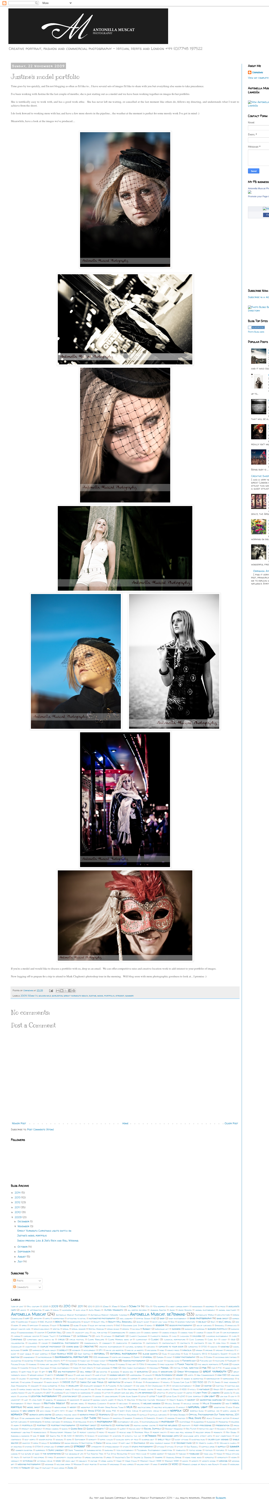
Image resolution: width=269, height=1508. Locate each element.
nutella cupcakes (158, 1414)
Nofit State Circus (129, 1410)
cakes (68, 1332)
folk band (44, 1368)
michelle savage (191, 1403)
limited (189, 1392)
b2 (154, 1318)
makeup (86, 1400)
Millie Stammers (212, 1403)
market (191, 1399)
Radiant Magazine (174, 1428)
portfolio (27, 1425)
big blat (202, 1321)
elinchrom (175, 1353)
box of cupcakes (204, 1325)
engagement (29, 1357)
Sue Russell (192, 1446)
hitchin (71, 1378)
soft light (126, 1443)
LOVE (182, 1396)
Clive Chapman (196, 1339)
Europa (160, 1357)
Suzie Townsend (75, 1450)
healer (148, 1375)
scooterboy (103, 1436)
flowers (24, 1368)
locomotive (87, 1396)
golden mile (45, 995)
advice (23, 1310)
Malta (120, 1400)
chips (234, 1336)
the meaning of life (74, 1453)
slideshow (55, 1442)
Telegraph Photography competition (154, 1450)
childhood (184, 1336)
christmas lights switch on (40, 1339)
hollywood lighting (96, 1378)
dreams (208, 1350)
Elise (186, 1353)
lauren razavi (18, 1392)
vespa (234, 1457)
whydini (103, 1464)
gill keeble (86, 1371)
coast (224, 1339)
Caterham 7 (66, 1336)
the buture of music (30, 1453)
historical (47, 1378)
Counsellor (16, 1346)
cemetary (120, 1336)
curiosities (193, 1346)
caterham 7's (84, 1336)
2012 (18, 1202)
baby (162, 1318)
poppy (16, 1425)
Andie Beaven (185, 1310)
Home (125, 1123)
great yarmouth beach (76, 995)
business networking (194, 1329)
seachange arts (170, 1435)
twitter (26, 1457)
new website (29, 1410)
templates (181, 1450)
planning (211, 1421)
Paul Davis (195, 1418)
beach (58, 1321)
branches (232, 1325)
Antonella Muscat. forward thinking (109, 1315)
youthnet (46, 1468)
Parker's (150, 1418)
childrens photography (217, 1336)
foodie (76, 1368)
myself (181, 1407)
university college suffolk (69, 1457)
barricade (23, 1321)
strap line (49, 1446)
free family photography (134, 1368)
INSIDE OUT (69, 1382)
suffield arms (208, 1446)
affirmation (36, 1310)
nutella (143, 1414)
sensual (59, 1439)
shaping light (148, 1439)
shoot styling (181, 1439)
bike (237, 1321)
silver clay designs (218, 1439)
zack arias (59, 1468)
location (24, 1396)
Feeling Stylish (18, 1364)
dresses (230, 1350)
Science (91, 1436)
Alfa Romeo (94, 1310)
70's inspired (159, 1306)
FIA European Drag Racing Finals (90, 1364)
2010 (18, 1212)
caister (40, 1332)
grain (155, 1371)
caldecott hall (82, 1332)
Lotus (143, 1396)
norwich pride (87, 1414)
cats (98, 1336)
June (197, 1385)
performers (36, 1421)
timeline (182, 1453)
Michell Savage (172, 1403)
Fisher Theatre (185, 1364)
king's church (163, 1389)
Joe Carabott (126, 1385)
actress (221, 1306)
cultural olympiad (134, 1346)
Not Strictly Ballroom (125, 1414)
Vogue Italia (131, 1461)
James (217, 1382)
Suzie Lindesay (56, 1450)
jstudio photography (182, 1385)
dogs (162, 1350)
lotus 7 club (155, 1396)
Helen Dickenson (163, 1374)
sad (34, 1436)
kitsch (193, 1389)
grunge (60, 1374)
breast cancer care (20, 1329)
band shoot (222, 1318)
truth (16, 1457)
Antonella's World (204, 1315)
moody (73, 1407)
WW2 (15, 1468)
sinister (26, 1443)
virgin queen (107, 1461)
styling (160, 1446)
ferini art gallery (48, 1364)
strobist (120, 995)
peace (209, 1418)
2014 (18, 1192)
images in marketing (193, 1378)
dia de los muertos (115, 1350)
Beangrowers (74, 1321)
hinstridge (34, 1378)
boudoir (160, 1325)
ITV (209, 1382)
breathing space (42, 1329)
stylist (180, 1446)
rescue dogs (125, 1432)
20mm (105, 1306)
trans (219, 1453)
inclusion (26, 1382)
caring (17, 1336)
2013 (18, 1197)
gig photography (67, 1371)
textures (220, 1450)
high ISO (222, 1374)
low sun (223, 1396)
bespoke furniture (186, 1321)
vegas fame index (193, 1457)
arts (47, 1318)
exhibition (28, 1360)
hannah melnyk (117, 1374)
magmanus (61, 1400)
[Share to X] (66, 990)
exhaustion (16, 1360)
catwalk (107, 1336)
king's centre (147, 1389)
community (107, 1343)
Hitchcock (60, 1378)
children (196, 1336)
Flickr (225, 1364)
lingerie (215, 1392)
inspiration (114, 1382)
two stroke (38, 1457)
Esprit (137, 1357)
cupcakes (150, 1346)
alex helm (80, 1310)
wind (155, 1464)
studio (126, 1446)
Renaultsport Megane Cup (63, 1432)
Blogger (221, 1498)
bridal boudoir (78, 1329)
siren (35, 1443)
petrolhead (80, 1421)
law (29, 1392)
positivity (186, 1425)
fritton (177, 1368)
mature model (77, 1403)
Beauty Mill (99, 1321)
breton (56, 1329)
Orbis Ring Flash (53, 1418)
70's (147, 1306)
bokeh (149, 1325)
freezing (153, 1368)
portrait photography (63, 1425)
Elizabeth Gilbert (219, 1353)
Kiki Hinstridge (130, 1389)
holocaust (113, 1378)
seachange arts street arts (197, 1436)
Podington (223, 1421)
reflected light (206, 1428)
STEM (38, 1446)
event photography (185, 1357)
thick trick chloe (138, 1453)
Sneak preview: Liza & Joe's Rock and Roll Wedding (47, 1240)
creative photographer (110, 1346)
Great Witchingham (188, 1371)
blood (84, 1325)
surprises (40, 1450)
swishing (109, 1450)
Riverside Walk (141, 1432)
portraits (106, 1425)
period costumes (52, 1421)
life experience (145, 1392)
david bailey (50, 1350)
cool (210, 1343)
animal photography (205, 1310)
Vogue (119, 1461)
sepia (69, 1439)
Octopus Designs (178, 1414)
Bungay (147, 1328)
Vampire (159, 1457)
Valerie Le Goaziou (142, 1457)
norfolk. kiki (213, 1410)
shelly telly (164, 1439)
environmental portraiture (71, 1357)
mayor (112, 1403)
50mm (123, 1306)
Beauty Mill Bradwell (120, 1321)
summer (129, 995)
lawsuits (38, 1392)
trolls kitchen (232, 1453)
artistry (38, 1318)
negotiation (219, 1407)
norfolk (175, 1410)
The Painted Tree (95, 1453)
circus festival (76, 1339)
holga (81, 1378)
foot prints (87, 1368)
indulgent (38, 1382)
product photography (32, 1428)
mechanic (123, 1403)
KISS (184, 1389)
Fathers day (206, 1360)
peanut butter (222, 1418)
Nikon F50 (111, 1410)
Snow (99, 1442)
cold (233, 1339)
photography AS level (128, 1421)
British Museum (96, 1329)
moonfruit (86, 1407)
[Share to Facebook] (70, 990)
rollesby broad (203, 1432)
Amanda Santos (158, 1310)
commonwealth (91, 1343)
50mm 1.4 (33, 995)
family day (85, 1360)
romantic (218, 1432)
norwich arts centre (40, 1414)
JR (167, 1385)
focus (34, 1368)
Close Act (213, 1339)
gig (50, 1371)
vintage (94, 1461)
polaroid (235, 1421)
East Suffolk (84, 1353)
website (195, 1461)
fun (204, 1367)
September (24, 1251)
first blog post (167, 1364)
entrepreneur (45, 1357)
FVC (220, 1368)
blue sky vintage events (101, 1325)
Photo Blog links (256, 331)
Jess (63, 1385)
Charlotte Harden (159, 1336)
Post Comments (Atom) (40, 1129)
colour (44, 1343)
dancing (225, 1346)
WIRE (175, 1464)
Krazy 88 (218, 1389)
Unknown (257, 72)
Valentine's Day (122, 1457)
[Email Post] (51, 990)
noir (165, 1410)
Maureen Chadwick (97, 1403)
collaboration (17, 1343)
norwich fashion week (65, 1414)
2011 (18, 1207)
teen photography (125, 1450)
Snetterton (87, 1443)
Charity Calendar (138, 1336)
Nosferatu (104, 1414)
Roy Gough (231, 1432)
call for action (99, 1332)
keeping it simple (63, 1389)
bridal (66, 1329)
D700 (204, 1346)
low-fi (234, 1396)
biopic (15, 1325)
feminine (33, 1364)
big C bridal (225, 1321)
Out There (90, 1418)
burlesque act (162, 1329)
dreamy (219, 1350)
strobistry (96, 1446)
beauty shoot (143, 1321)
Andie (172, 1310)
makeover (74, 1400)
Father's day (189, 1360)
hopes (124, 1378)
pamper (128, 1418)
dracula (186, 1350)
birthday (34, 1325)
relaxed (233, 1428)
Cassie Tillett (49, 1336)
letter (107, 1392)
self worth (30, 1439)
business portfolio (217, 1328)
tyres (50, 1457)
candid (209, 1332)
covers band (72, 1346)
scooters (117, 1436)
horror (133, 1378)
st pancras (16, 1446)
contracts (185, 1343)
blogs (76, 1325)
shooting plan (198, 1439)
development (90, 1350)
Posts (19, 1280)
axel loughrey (126, 1318)
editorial (99, 1353)
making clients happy (103, 1400)
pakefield (117, 1418)
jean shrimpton (50, 1385)
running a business (20, 1436)
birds (24, 1325)
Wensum (77, 1464)
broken (125, 1329)
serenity (92, 1439)
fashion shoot (156, 1360)
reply (101, 1432)
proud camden (52, 1428)
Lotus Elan (171, 1396)
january (35, 1385)
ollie (17, 1418)
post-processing (202, 1425)
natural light (198, 1407)
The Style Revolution (117, 1453)
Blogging (64, 1325)
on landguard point (31, 1418)
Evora (209, 1357)
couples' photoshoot (50, 1346)
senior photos (45, 1439)
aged (47, 1310)
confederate (152, 1343)
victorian (28, 1460)
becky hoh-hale (159, 1321)
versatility (222, 1457)
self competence (224, 1436)
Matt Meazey (34, 1403)
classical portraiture (175, 1339)
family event (99, 1360)
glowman (115, 1371)
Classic (155, 1339)
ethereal (147, 1357)
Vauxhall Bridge (174, 1457)
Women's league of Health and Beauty (200, 1464)
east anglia (25, 1353)
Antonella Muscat (28, 1314)
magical (49, 1400)
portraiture (122, 1425)
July (20, 1261)
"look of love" (17, 1306)
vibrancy (15, 1461)
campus (199, 1332)
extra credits (53, 1360)
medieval (136, 1403)
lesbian (97, 1392)
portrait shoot (88, 1425)
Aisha (56, 1310)
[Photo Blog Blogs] (256, 328)
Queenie (113, 1428)
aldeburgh (67, 1310)
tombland (194, 1453)
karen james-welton (29, 1389)
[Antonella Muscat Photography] (249, 192)
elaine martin (150, 1353)
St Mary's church (205, 1443)
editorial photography (123, 1353)
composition (136, 1343)
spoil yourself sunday (160, 1443)
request (112, 1432)
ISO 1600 (198, 1382)
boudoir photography (180, 1325)
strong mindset (112, 1446)
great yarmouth (214, 1371)
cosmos (233, 1343)
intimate (128, 1382)
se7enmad (150, 1435)
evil (201, 1357)
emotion (15, 1357)
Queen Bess (76, 1428)
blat (54, 1325)
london (98, 1396)
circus (61, 1339)
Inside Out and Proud (92, 1382)
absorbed (210, 1306)
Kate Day (47, 1389)
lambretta (231, 1389)
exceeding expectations (226, 1357)
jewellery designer (92, 1385)
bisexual (45, 1325)
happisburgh (136, 1375)
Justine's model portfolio (32, 1235)
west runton (90, 1464)
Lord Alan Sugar (129, 1396)
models (48, 1407)
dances (213, 1346)
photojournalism (150, 1421)
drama (199, 1350)
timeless (171, 1453)
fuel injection (191, 1367)
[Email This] (58, 990)
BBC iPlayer (46, 1321)
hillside (22, 1378)
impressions (228, 1378)
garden (14, 1371)
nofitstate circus (150, 1410)
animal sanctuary (227, 1310)
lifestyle (161, 1392)
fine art (132, 1364)
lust (26, 1400)
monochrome (60, 1407)
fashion (113, 1360)
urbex (108, 1457)
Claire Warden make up (120, 1339)
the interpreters (52, 1453)
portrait (42, 1425)
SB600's (79, 1436)
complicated (121, 1343)
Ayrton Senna (143, 1318)
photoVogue (184, 1421)
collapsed (32, 1343)
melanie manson (151, 1403)
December (24, 1221)
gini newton (101, 1371)
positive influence (168, 1425)
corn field (221, 1343)
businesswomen (26, 1332)
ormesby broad (73, 1418)
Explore (40, 1360)
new (230, 1407)
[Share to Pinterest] (74, 990)
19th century (33, 1306)
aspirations (58, 1318)
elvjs (233, 1353)
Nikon (80, 1410)
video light (70, 1461)
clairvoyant (141, 1339)
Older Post (231, 1123)
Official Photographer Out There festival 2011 (214, 1414)
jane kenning (230, 1382)
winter (163, 1464)
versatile (209, 1457)
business (176, 1328)
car (217, 1332)
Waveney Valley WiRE (150, 1461)
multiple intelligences (164, 1407)
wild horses (128, 1464)
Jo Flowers (110, 1385)
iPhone (139, 1382)
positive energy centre (145, 1425)
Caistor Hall (54, 1332)
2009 (24, 995)
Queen (65, 1428)
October (23, 1246)
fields (112, 1364)
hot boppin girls (164, 1378)
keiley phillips (80, 1389)
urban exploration (94, 1457)
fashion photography (134, 1360)
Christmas (16, 1339)
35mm (114, 1306)
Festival (65, 1364)
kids (92, 1389)
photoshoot (167, 1421)
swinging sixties (94, 1450)
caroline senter (31, 1336)
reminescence (39, 1432)
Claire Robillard (96, 1339)
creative (88, 1346)
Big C (213, 1321)
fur (213, 1368)
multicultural (144, 1407)
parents (139, 1418)
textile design (195, 1450)
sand (42, 1435)
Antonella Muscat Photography (71, 1315)
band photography (201, 1318)
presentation (222, 1425)
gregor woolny (37, 1375)
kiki (119, 1389)
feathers (219, 1360)
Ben (172, 1321)
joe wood (140, 1385)
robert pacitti (160, 1432)
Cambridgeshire (117, 1332)
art (27, 1318)
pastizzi (181, 1418)
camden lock (134, 1332)
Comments (22, 1287)
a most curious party (178, 1306)
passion (171, 1418)
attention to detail (76, 1318)
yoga (36, 1468)
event (169, 1357)
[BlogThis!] (62, 990)
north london (229, 1410)
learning (58, 1392)
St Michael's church (227, 1443)
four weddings (103, 1368)
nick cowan (45, 1410)
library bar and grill (124, 1392)
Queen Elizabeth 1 (96, 1428)
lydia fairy (37, 1400)
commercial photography (65, 1342)
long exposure (111, 1396)
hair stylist (100, 1375)
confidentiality (169, 1343)
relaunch (221, 1428)
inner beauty (52, 1382)
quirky (123, 1428)
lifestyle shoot (175, 1392)
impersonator (213, 1378)
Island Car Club (181, 1382)
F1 (64, 1360)
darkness (37, 1350)
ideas (177, 1378)
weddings (49, 1464)
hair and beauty (84, 1375)
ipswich (166, 1382)
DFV (101, 1350)
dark (25, 1350)
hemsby (179, 1374)
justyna (220, 1385)
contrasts (199, 1343)
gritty (50, 1375)
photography (104, 1421)
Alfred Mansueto (113, 1309)
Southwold (139, 1442)
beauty (87, 1321)
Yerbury (25, 1467)
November (24, 1226)
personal (67, 1421)
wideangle (114, 1464)
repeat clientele (88, 1432)
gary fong (26, 1371)
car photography (231, 1332)
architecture (223, 1315)
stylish (170, 1446)
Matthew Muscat (54, 1403)
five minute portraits (208, 1364)
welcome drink (63, 1464)
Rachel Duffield (152, 1428)
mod (227, 1403)
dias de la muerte (135, 1350)
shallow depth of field (127, 1439)
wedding (223, 1460)
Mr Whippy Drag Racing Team (108, 1407)
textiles (208, 1450)
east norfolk (41, 1353)
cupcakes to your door (170, 1346)
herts (190, 1375)
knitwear (204, 1389)
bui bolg (136, 1329)
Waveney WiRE (172, 1461)
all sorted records (137, 1310)
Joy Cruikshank (155, 1385)
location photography (44, 1396)
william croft (143, 1464)
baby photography (177, 1318)
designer (76, 1350)
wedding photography (29, 1464)
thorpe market (157, 1453)
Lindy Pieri (201, 1392)
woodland (234, 1464)
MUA (129, 1407)
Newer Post (19, 1123)
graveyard (167, 1371)
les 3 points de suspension (78, 1392)
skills (44, 1443)
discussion (152, 1350)
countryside (31, 1346)
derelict (63, 1350)
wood (224, 1464)
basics (34, 1321)
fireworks (152, 1364)
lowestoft (16, 1400)
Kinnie (176, 1389)
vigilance (83, 1461)
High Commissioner (205, 1375)
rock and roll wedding (181, 1432)
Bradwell (219, 1325)
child (174, 1336)
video (58, 1460)
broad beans (113, 1329)
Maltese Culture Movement (152, 1400)
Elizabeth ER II (199, 1353)
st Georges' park (183, 1442)
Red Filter (191, 1428)
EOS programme (101, 1357)
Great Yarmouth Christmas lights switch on (44, 1230)
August (22, 1256)
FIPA (141, 1364)
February (232, 1360)
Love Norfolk (194, 1396)
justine (92, 995)
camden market (151, 1332)
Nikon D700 (94, 1410)
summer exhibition (24, 1450)
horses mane (147, 1378)
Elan (164, 1353)
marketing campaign (211, 1399)
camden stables (169, 1332)
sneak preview (71, 1443)
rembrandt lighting (20, 1432)
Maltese (131, 1400)
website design (209, 1461)
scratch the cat (133, 1436)
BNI (118, 1325)
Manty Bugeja (176, 1400)
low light (209, 1396)
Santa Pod (55, 1436)
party (161, 1418)
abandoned (197, 1306)
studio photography (142, 1446)
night (71, 1410)
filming (121, 1364)
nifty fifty (59, 1410)
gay (36, 1371)
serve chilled (106, 1439)
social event (112, 1443)
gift (43, 1371)
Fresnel (165, 1367)
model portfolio (106, 995)
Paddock (105, 1418)
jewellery (73, 1385)
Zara (70, 1467)
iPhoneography (152, 1382)
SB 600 (68, 1436)
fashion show (172, 1360)
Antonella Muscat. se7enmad (157, 1314)
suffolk (222, 1446)
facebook (72, 1360)
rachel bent (135, 1428)
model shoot (33, 1407)
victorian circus (44, 1461)
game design (231, 1368)
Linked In (228, 1392)
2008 (45, 1306)
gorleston (57, 995)
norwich (16, 1414)
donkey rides (173, 1350)
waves (185, 1461)
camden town (186, 1332)
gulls (70, 1375)
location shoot (69, 1396)
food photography (61, 1368)
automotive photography (102, 1318)
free (115, 1367)
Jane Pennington (19, 1385)
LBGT (48, 1392)
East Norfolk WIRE (62, 1353)
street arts (63, 1446)
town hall (208, 1453)
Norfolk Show (197, 1410)
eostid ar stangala (121, 1357)
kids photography (106, 1389)
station (28, 1446)
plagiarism (199, 1421)
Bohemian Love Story (133, 1325)
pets (92, 1421)
